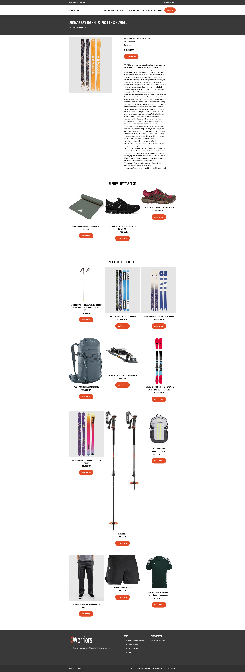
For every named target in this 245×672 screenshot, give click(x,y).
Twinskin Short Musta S (122, 587)
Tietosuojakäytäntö (159, 668)
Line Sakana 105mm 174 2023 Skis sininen (159, 316)
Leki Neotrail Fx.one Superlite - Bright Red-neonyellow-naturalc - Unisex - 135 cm (86, 307)
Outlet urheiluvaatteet (114, 10)
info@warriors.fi (169, 2)
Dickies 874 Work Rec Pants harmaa (86, 604)
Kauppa (170, 10)
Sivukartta (171, 668)
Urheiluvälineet (77, 27)
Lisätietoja (131, 56)
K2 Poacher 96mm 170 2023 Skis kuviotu (122, 316)
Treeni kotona (134, 10)
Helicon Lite (122, 533)
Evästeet (147, 668)
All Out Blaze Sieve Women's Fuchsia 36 (159, 207)
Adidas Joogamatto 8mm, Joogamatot (86, 226)
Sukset (87, 27)
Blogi (160, 10)
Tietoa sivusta (149, 10)
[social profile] (84, 2)
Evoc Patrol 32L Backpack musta (86, 387)
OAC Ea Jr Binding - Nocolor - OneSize (122, 375)
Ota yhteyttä (138, 668)
